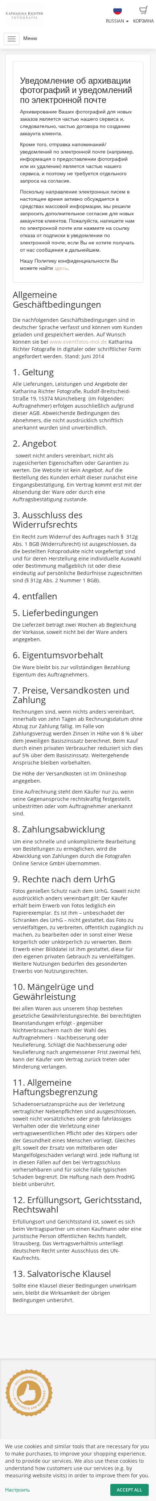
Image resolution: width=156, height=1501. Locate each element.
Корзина (143, 21)
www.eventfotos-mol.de (78, 341)
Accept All (129, 1490)
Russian (115, 21)
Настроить (17, 1489)
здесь (60, 267)
